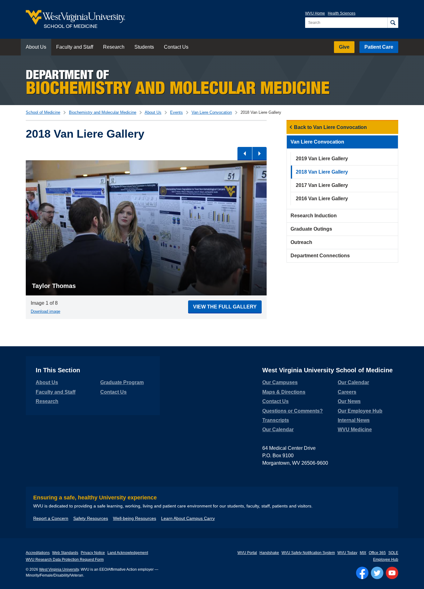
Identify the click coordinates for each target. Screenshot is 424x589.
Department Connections (320, 255)
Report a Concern (50, 518)
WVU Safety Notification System (308, 553)
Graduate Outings (311, 229)
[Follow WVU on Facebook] (362, 573)
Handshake (269, 553)
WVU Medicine (355, 429)
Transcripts (275, 420)
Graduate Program (122, 382)
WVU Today (347, 553)
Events (176, 112)
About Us (36, 47)
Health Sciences (341, 13)
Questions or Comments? (292, 411)
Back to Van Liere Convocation (330, 127)
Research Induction (314, 215)
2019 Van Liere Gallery (322, 158)
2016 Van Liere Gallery (322, 198)
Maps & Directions (283, 392)
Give (344, 47)
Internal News (354, 420)
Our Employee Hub (360, 411)
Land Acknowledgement (127, 553)
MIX (363, 553)
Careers (347, 392)
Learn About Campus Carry (188, 518)
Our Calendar (278, 429)
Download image (45, 311)
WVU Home (315, 13)
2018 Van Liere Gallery (322, 172)
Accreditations (38, 553)
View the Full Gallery (225, 306)
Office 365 (377, 553)
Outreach (301, 242)
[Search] (392, 22)
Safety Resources (90, 518)
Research (113, 47)
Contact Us (176, 47)
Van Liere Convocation (212, 112)
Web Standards (65, 553)
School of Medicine (43, 112)
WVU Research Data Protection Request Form (65, 559)
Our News (349, 401)
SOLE (393, 553)
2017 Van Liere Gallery (322, 185)
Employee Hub (385, 559)
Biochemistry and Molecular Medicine (102, 112)
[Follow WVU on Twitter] (377, 573)
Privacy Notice (93, 553)
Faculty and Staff (74, 47)
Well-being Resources (134, 518)
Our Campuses (280, 382)
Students (144, 47)
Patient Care (378, 47)
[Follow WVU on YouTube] (392, 573)
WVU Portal (247, 553)
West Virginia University (59, 569)
